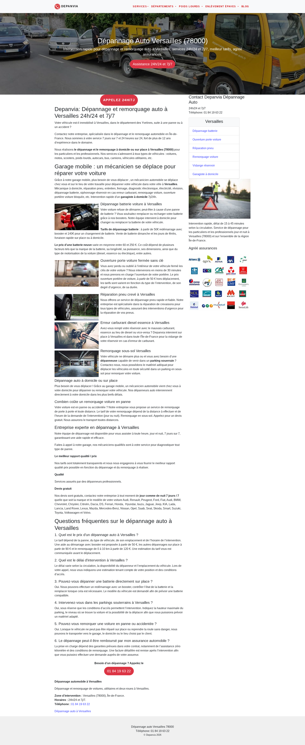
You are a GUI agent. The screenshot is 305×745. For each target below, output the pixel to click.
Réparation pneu (203, 148)
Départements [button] (163, 6)
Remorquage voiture (205, 156)
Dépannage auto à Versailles (73, 711)
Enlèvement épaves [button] (221, 6)
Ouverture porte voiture (207, 139)
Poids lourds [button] (190, 6)
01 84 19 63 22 (119, 671)
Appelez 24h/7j (119, 100)
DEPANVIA (69, 6)
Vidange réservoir (204, 165)
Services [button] (140, 6)
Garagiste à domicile (205, 174)
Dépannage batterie (205, 130)
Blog (245, 6)
